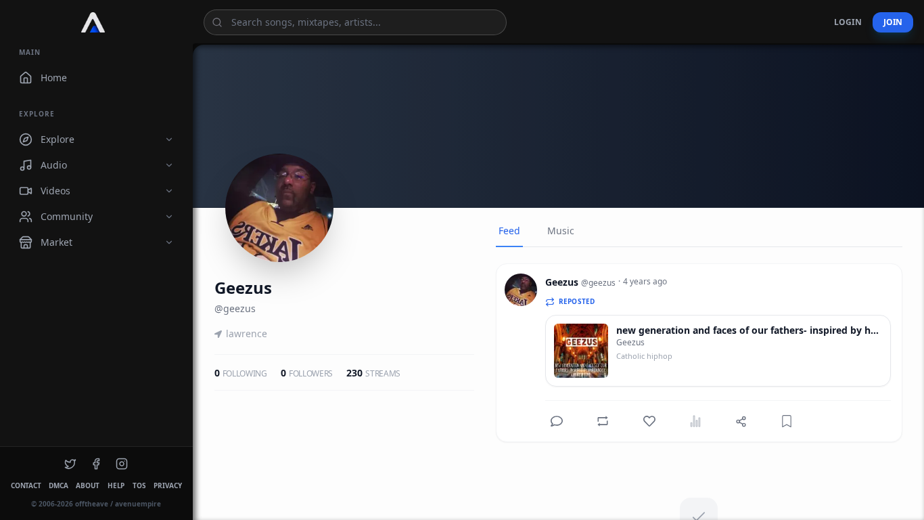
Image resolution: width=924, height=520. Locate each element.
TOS (139, 485)
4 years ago (645, 281)
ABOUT (87, 485)
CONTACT (26, 485)
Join (892, 22)
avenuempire (138, 503)
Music (560, 230)
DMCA (58, 485)
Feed (509, 230)
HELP (116, 485)
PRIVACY (167, 485)
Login (848, 22)
